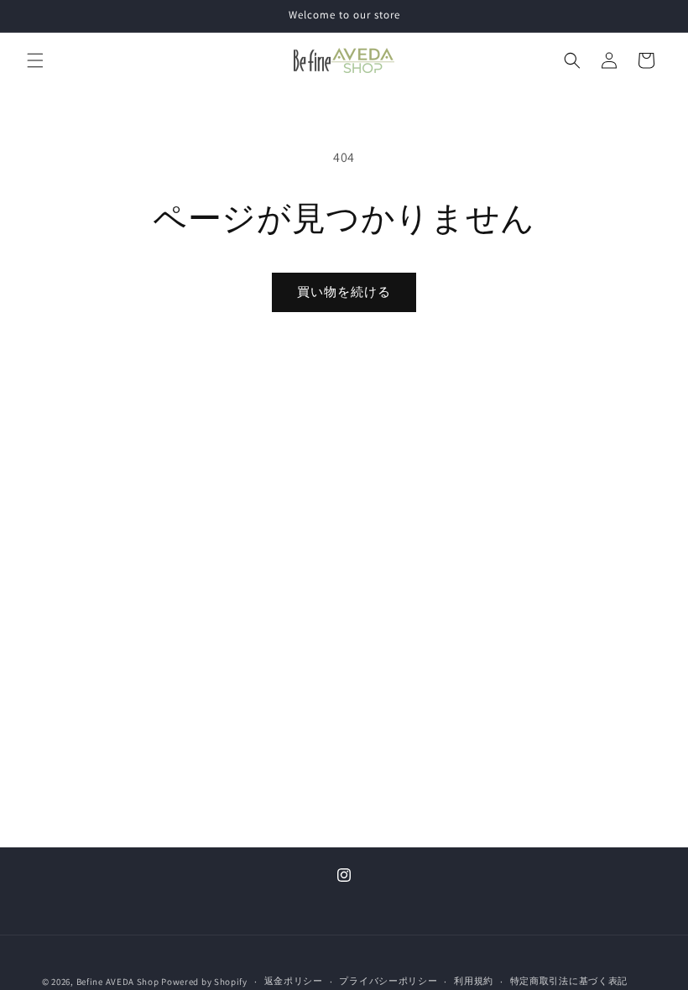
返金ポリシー (293, 981)
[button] (35, 60)
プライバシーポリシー (388, 981)
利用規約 (473, 981)
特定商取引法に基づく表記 (569, 981)
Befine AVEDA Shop (117, 981)
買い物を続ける (344, 292)
